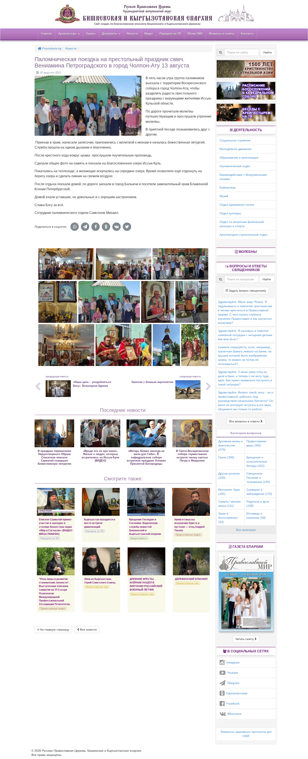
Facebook (232, 703)
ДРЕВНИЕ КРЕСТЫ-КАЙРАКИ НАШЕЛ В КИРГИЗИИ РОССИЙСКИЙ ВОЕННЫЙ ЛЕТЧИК (146, 584)
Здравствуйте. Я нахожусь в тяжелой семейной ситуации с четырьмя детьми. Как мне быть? (245, 335)
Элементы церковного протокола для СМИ (246, 734)
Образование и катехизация (239, 157)
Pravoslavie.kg (51, 48)
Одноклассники (236, 693)
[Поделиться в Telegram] (85, 226)
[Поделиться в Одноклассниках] (106, 226)
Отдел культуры (230, 213)
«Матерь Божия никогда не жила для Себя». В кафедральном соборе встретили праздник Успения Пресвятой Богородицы (146, 457)
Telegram (232, 683)
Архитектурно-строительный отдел (243, 234)
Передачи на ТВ (170, 33)
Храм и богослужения (228, 518)
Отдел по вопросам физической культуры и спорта (242, 224)
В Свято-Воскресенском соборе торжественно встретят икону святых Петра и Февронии (192, 455)
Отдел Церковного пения (237, 204)
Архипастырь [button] (68, 33)
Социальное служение (235, 140)
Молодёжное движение (236, 149)
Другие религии (229, 475)
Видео (149, 33)
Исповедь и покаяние (256, 515)
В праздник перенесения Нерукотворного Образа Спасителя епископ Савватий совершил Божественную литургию (54, 457)
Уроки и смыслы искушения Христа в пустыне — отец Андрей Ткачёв (189, 525)
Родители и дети (257, 503)
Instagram (232, 662)
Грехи (226, 457)
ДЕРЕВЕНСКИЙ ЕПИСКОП (191, 579)
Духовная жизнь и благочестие (230, 445)
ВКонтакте (234, 713)
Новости (132, 33)
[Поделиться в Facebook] (95, 226)
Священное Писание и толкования (258, 478)
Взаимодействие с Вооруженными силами (243, 177)
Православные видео (188, 534)
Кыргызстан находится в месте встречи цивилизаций (99, 523)
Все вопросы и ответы (244, 421)
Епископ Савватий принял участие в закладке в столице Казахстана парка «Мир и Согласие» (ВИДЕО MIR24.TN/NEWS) (55, 526)
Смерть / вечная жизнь (229, 503)
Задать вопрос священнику (247, 290)
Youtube (231, 672)
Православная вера (256, 443)
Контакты (247, 33)
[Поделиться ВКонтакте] (116, 226)
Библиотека (228, 187)
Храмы (91, 33)
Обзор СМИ (195, 33)
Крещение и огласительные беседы (256, 461)
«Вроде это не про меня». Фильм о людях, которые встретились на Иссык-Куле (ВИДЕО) (100, 455)
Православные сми (97, 587)
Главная (46, 33)
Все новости (88, 629)
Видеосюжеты (139, 538)
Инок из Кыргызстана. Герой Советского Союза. (100, 581)
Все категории (246, 529)
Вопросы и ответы (221, 33)
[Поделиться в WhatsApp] (74, 226)
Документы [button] (110, 33)
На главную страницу (54, 629)
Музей (224, 196)
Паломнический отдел (235, 166)
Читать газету (245, 639)
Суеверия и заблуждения (259, 491)
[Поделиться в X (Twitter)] (127, 226)
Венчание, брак (229, 491)
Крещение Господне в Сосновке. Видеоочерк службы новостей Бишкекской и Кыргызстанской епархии (145, 526)
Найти (267, 52)
